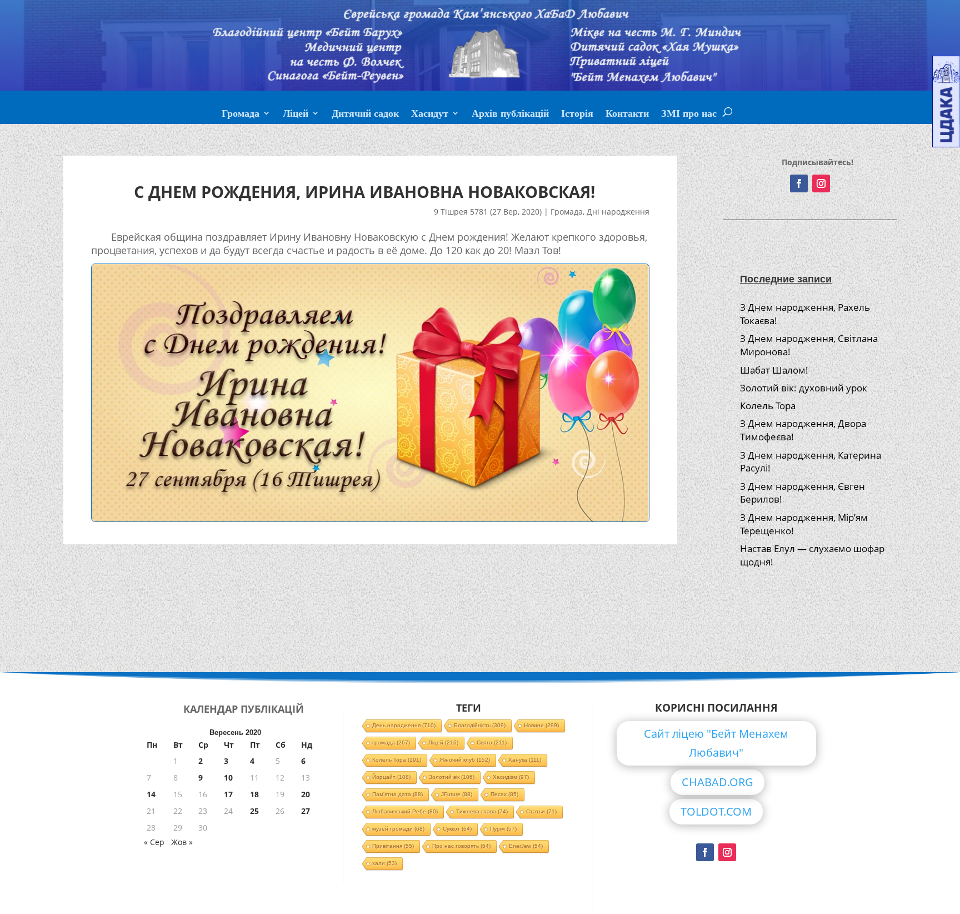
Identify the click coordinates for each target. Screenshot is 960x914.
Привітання (393, 846)
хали (384, 863)
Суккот (457, 829)
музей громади (398, 829)
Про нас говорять (461, 846)
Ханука (524, 760)
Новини (541, 725)
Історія (577, 114)
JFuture (456, 794)
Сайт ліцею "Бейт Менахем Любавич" (716, 743)
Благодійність (480, 725)
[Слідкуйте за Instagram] (821, 183)
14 (151, 794)
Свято (492, 742)
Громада (240, 114)
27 (305, 811)
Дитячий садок (365, 114)
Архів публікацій (510, 114)
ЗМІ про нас (689, 114)
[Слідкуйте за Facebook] (799, 183)
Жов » (182, 842)
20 (305, 794)
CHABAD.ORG (717, 781)
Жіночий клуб (464, 760)
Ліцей (295, 114)
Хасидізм (511, 777)
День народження (404, 725)
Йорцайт (391, 777)
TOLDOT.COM (716, 811)
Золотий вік (451, 777)
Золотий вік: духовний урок (803, 387)
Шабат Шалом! (774, 370)
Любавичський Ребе (405, 811)
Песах (504, 794)
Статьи (541, 811)
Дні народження (618, 211)
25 (254, 811)
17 (228, 794)
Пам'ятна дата (397, 794)
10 (228, 777)
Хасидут (429, 114)
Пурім (503, 829)
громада (391, 742)
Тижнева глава (482, 811)
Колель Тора (768, 405)
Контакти (627, 114)
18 (254, 794)
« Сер (154, 842)
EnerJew (526, 846)
